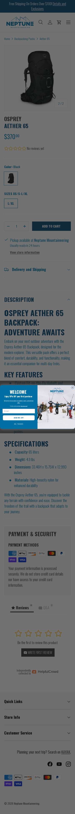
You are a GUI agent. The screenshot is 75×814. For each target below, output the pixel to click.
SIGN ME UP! (19, 418)
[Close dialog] (72, 387)
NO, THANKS (18, 424)
